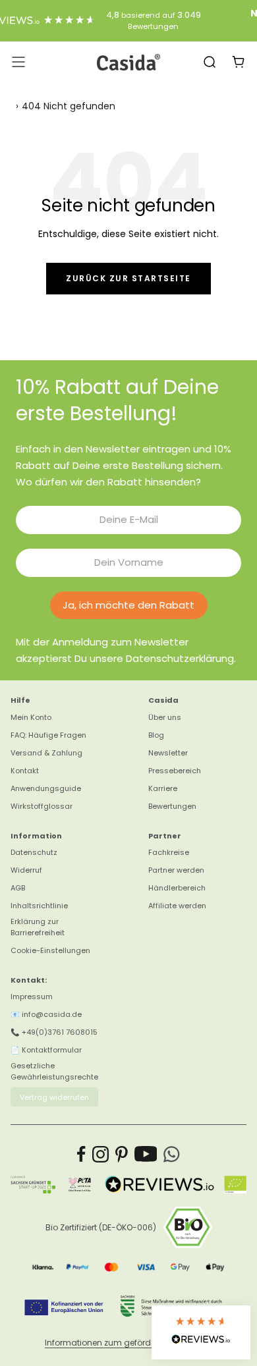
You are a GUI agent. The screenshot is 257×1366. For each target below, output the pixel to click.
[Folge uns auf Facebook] (81, 1154)
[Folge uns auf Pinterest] (121, 1154)
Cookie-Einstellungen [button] (50, 950)
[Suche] (209, 62)
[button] (201, 1332)
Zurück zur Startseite (128, 278)
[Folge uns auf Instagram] (100, 1154)
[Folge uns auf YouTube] (145, 1154)
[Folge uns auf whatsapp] (171, 1154)
